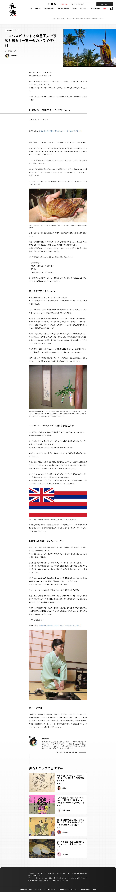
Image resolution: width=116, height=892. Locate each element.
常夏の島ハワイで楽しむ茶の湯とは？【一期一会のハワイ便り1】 (60, 131)
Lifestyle (83, 8)
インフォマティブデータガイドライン (68, 889)
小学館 (94, 889)
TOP (54, 18)
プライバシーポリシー (49, 889)
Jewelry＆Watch (49, 8)
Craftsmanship (95, 8)
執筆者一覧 (38, 889)
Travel (74, 8)
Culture (37, 8)
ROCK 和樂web (61, 18)
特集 (104, 8)
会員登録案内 (104, 4)
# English (64, 4)
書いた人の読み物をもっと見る (67, 752)
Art (31, 8)
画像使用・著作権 (85, 889)
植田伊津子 (45, 738)
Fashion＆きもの (63, 8)
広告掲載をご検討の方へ (26, 889)
